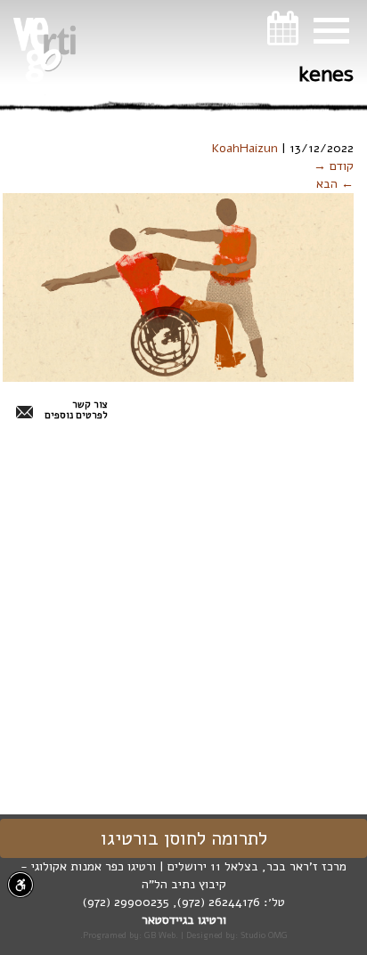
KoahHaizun (245, 148)
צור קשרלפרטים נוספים (76, 410)
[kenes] (178, 287)
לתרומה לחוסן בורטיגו (184, 838)
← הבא (335, 183)
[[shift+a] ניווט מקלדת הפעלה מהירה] (20, 884)
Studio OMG (264, 935)
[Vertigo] (44, 50)
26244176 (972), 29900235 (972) (171, 902)
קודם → (334, 166)
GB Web (159, 935)
